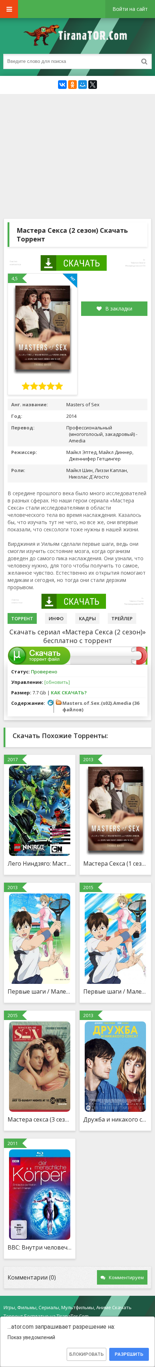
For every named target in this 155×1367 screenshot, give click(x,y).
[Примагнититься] (139, 663)
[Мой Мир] (82, 84)
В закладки (118, 308)
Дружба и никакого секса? (115, 1119)
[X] (92, 84)
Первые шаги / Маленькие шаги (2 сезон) (115, 991)
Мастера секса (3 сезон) (40, 1119)
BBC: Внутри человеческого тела (40, 1247)
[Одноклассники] (72, 84)
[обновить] (57, 682)
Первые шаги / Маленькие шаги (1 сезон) (40, 991)
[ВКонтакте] (62, 84)
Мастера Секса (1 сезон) (115, 863)
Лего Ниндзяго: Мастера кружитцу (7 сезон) (40, 863)
